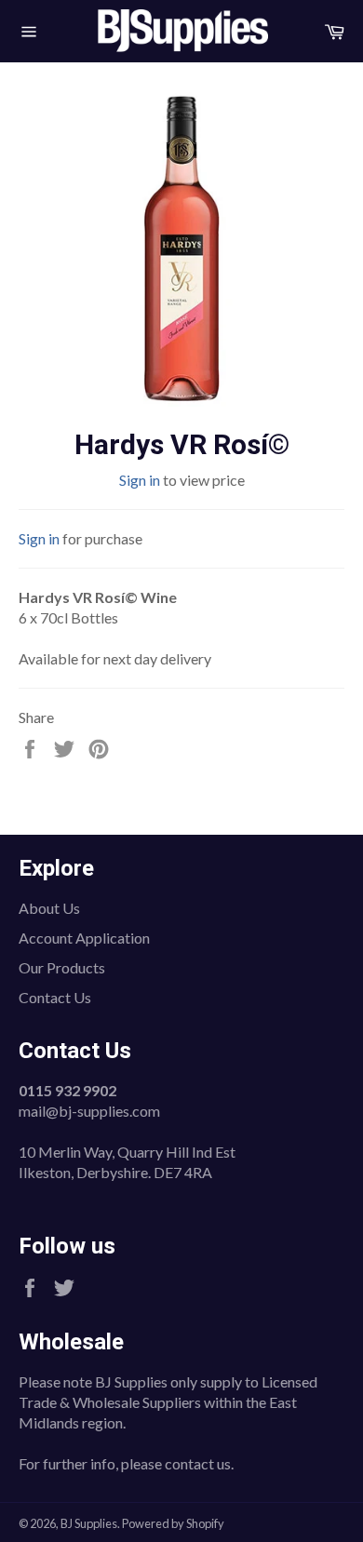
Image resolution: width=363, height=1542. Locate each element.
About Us (49, 908)
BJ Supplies (88, 1523)
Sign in (139, 480)
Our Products (62, 967)
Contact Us (55, 997)
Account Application (84, 937)
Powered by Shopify (173, 1523)
